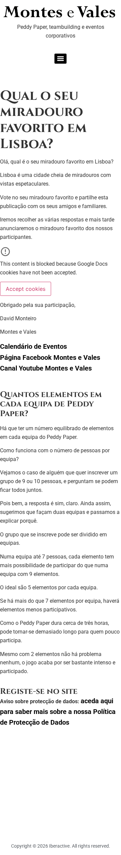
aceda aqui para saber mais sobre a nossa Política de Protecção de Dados (58, 712)
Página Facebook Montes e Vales (50, 357)
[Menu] (60, 59)
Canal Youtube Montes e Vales (46, 368)
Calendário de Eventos (33, 346)
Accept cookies (25, 288)
